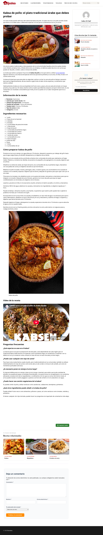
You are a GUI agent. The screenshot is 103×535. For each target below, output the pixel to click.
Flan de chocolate (85, 42)
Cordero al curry (54, 458)
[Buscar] (98, 3)
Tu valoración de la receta (13, 507)
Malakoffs (83, 57)
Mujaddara (30, 458)
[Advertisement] (36, 417)
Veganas (59, 3)
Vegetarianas (48, 3)
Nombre (8, 499)
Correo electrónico (42, 499)
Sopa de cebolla (84, 65)
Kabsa (6, 458)
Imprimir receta (63, 425)
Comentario (10, 482)
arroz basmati (60, 73)
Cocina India (53, 456)
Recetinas (9, 530)
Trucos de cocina (70, 3)
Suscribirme (86, 90)
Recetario (24, 3)
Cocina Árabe (8, 456)
